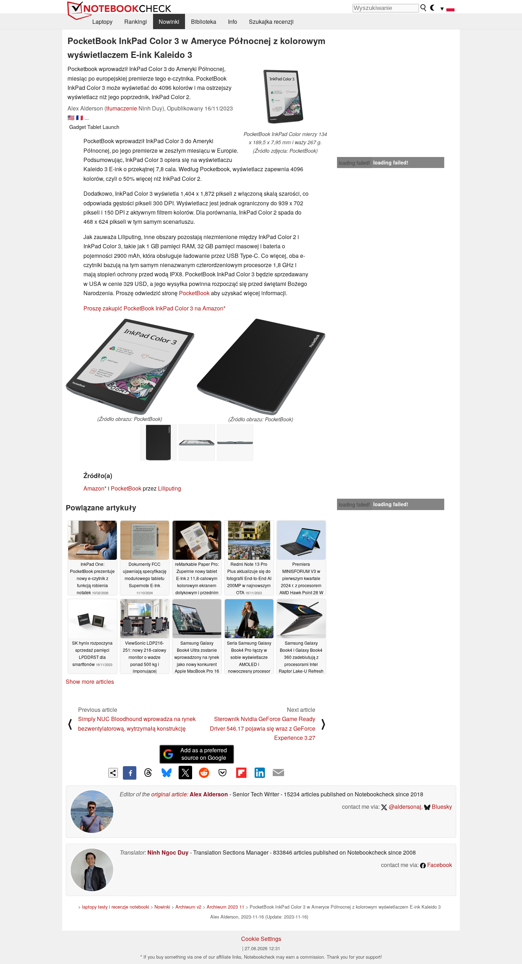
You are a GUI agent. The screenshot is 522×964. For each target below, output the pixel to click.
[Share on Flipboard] (241, 772)
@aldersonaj (404, 806)
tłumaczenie (121, 108)
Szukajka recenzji (271, 21)
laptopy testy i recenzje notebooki (115, 906)
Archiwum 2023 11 (225, 906)
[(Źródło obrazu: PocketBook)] (130, 367)
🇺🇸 (71, 117)
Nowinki (169, 21)
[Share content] (113, 773)
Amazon (93, 488)
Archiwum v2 (188, 906)
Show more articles (90, 681)
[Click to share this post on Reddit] (204, 772)
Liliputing (169, 488)
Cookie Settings (261, 939)
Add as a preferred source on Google (203, 754)
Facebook (439, 865)
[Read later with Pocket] (222, 772)
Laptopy (102, 21)
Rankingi (135, 21)
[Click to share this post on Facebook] (129, 773)
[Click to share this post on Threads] (148, 773)
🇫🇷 (79, 117)
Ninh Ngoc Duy (168, 852)
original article (169, 794)
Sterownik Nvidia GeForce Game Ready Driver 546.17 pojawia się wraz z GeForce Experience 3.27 (262, 728)
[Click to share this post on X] (185, 772)
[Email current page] (278, 773)
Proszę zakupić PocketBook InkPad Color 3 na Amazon (153, 308)
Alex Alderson (209, 794)
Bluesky (441, 806)
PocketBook (194, 293)
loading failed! (354, 162)
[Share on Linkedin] (259, 772)
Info (232, 21)
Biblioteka (203, 21)
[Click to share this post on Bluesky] (166, 773)
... (87, 117)
